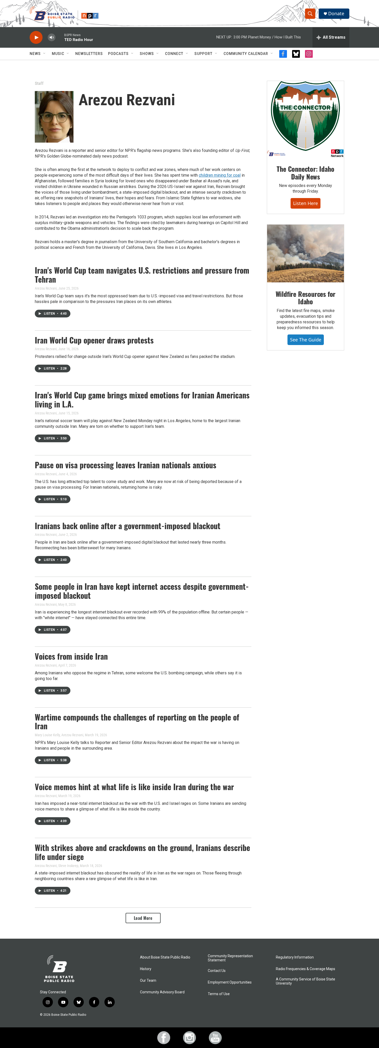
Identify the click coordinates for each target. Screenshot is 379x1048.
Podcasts (118, 54)
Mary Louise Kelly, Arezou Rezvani (59, 735)
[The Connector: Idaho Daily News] (305, 119)
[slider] (60, 37)
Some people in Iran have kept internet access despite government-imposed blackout (142, 590)
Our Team (148, 980)
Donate (336, 13)
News (35, 54)
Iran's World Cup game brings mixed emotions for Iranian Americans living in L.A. (142, 399)
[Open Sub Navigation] (45, 54)
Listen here (305, 203)
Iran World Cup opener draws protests (94, 340)
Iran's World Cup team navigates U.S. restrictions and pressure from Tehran (142, 274)
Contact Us (217, 971)
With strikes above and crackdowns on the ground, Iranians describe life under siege (142, 852)
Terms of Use (219, 994)
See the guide (305, 340)
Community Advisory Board (162, 992)
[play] (36, 37)
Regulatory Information (295, 957)
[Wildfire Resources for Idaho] (305, 253)
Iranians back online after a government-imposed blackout (127, 525)
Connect (174, 54)
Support (203, 54)
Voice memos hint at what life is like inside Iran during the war (134, 786)
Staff (39, 83)
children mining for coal (220, 175)
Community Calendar (246, 54)
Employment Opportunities (230, 982)
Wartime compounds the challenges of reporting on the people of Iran (137, 721)
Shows (147, 54)
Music (58, 54)
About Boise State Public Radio (165, 957)
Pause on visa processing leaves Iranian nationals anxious (125, 465)
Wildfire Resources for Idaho (306, 298)
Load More (143, 918)
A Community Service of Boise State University (305, 981)
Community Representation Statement (230, 958)
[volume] (51, 37)
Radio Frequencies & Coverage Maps (305, 969)
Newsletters (89, 54)
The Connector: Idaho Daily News (305, 173)
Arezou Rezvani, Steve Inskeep (56, 866)
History (145, 969)
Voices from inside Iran (71, 656)
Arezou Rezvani (46, 288)
